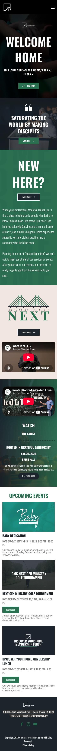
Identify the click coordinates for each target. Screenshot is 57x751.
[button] (53, 7)
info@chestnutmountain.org (35, 715)
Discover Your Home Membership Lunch (26, 661)
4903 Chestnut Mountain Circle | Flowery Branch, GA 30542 (28, 712)
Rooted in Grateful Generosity (28, 447)
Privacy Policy (28, 745)
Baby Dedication (14, 535)
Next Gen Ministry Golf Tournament (27, 593)
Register (10, 609)
